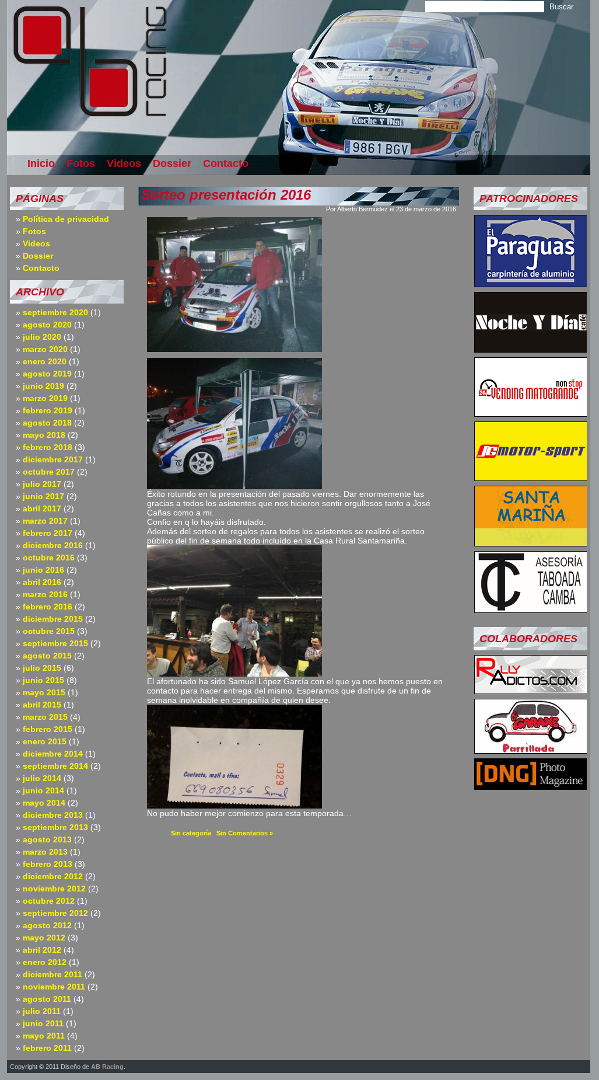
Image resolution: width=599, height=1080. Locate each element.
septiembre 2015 (55, 643)
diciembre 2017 (53, 459)
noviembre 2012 (54, 888)
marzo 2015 (45, 717)
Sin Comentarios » (244, 833)
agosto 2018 (47, 422)
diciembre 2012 (53, 876)
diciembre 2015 (53, 618)
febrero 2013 (47, 864)
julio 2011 (42, 1011)
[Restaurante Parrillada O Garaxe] (531, 750)
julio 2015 (42, 668)
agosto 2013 (47, 839)
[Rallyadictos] (531, 690)
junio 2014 (43, 790)
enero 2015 (44, 741)
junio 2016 (43, 569)
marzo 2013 (45, 851)
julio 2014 (42, 778)
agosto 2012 (47, 925)
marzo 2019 (45, 398)
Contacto (225, 163)
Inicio (41, 163)
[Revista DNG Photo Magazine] (531, 786)
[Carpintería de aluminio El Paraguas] (531, 283)
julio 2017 (42, 484)
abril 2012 (42, 949)
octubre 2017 (49, 471)
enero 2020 (44, 361)
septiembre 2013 (55, 827)
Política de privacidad (66, 219)
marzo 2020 (45, 349)
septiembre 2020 (55, 312)
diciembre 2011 (52, 974)
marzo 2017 (45, 520)
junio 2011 (43, 1023)
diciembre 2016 (53, 545)
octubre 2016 (49, 557)
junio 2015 (43, 680)
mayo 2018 (44, 435)
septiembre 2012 (55, 913)
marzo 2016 (45, 594)
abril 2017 (42, 508)
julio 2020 (42, 337)
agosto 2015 (47, 655)
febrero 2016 (47, 606)
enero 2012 (44, 962)
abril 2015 (42, 704)
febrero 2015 (47, 729)
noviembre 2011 (54, 986)
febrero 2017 (47, 533)
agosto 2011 (47, 999)
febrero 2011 (47, 1048)
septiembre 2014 (55, 766)
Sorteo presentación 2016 (226, 195)
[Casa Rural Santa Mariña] (531, 543)
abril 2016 (42, 582)
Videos (124, 163)
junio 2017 (43, 496)
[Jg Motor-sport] (531, 477)
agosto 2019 (47, 373)
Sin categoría (191, 833)
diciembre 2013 (53, 815)
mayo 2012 (44, 937)
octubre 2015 (49, 631)
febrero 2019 (47, 410)
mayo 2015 (44, 692)
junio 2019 (43, 386)
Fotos (80, 163)
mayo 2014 (44, 802)
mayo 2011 (44, 1035)
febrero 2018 (47, 447)
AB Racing (107, 1066)
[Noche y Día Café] (531, 349)
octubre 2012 (49, 900)
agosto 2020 (47, 324)
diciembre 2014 (53, 753)
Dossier (172, 163)
